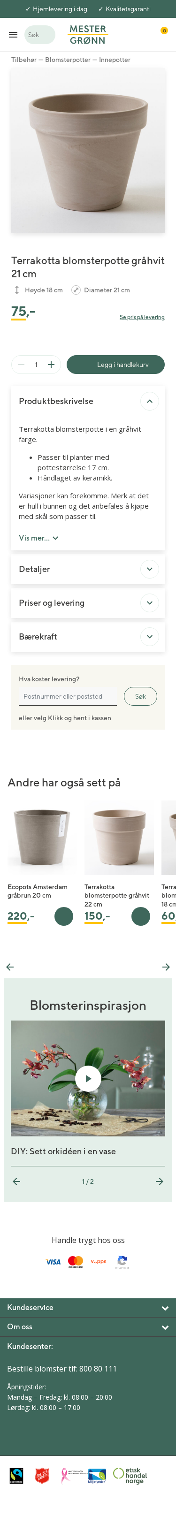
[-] (21, 364)
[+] (51, 364)
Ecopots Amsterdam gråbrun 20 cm (38, 891)
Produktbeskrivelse (56, 401)
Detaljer (34, 569)
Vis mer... (34, 537)
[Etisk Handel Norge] (124, 1476)
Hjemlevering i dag (60, 9)
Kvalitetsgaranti (128, 9)
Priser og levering (51, 603)
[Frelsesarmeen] (46, 1475)
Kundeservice (30, 1307)
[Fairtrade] (20, 1475)
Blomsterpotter (68, 59)
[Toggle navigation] (13, 34)
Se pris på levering (142, 316)
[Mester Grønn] (88, 34)
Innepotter (114, 59)
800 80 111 (98, 1369)
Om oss (19, 1326)
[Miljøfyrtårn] (98, 1476)
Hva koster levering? (49, 679)
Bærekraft (38, 636)
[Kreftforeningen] (71, 1476)
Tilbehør (24, 59)
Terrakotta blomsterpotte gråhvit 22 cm (116, 895)
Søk (140, 696)
